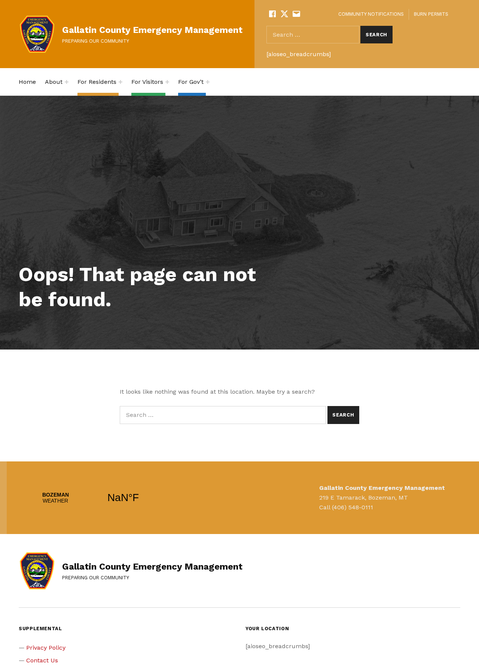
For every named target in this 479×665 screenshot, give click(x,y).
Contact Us (42, 660)
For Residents (96, 81)
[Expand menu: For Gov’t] (208, 82)
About (53, 81)
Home (27, 81)
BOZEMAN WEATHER (89, 497)
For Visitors (147, 81)
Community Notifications (371, 14)
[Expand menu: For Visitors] (167, 82)
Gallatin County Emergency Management (152, 30)
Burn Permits (431, 14)
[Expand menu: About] (66, 82)
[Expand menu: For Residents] (120, 82)
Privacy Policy (45, 647)
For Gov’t (191, 81)
